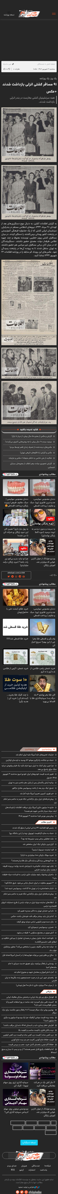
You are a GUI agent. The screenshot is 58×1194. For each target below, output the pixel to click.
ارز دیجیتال (17, 1127)
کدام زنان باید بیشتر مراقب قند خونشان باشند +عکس (32, 916)
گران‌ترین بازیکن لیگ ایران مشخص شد (38, 844)
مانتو (53, 1122)
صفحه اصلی (50, 64)
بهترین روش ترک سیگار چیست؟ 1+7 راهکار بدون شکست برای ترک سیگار (29, 1011)
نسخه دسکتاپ (29, 1142)
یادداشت (43, 1170)
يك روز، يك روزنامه (48, 78)
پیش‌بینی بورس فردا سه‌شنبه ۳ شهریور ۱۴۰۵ (36, 816)
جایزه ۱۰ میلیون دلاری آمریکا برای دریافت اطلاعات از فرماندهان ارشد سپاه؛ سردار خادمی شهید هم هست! (31, 809)
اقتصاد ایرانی (40, 1127)
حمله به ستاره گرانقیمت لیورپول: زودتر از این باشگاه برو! (31, 833)
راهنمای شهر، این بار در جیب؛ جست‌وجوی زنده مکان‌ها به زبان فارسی (31, 979)
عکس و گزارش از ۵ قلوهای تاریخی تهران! (36, 452)
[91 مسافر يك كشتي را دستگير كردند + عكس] (29, 297)
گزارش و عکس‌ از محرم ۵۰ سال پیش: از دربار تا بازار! (32, 436)
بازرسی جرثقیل (44, 1122)
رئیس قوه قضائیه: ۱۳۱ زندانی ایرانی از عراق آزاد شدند (33, 827)
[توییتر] (22, 1192)
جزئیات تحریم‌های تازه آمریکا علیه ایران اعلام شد (35, 754)
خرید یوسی (51, 1127)
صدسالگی (40, 64)
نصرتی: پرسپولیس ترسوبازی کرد (41, 927)
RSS (13, 1170)
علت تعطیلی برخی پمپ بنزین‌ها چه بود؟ (37, 838)
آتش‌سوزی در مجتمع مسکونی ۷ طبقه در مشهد (35, 932)
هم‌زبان (24, 1165)
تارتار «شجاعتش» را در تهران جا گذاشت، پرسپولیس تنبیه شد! (29, 888)
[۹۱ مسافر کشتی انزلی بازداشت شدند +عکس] (29, 134)
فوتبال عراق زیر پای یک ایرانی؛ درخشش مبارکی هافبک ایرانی (30, 997)
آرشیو (21, 1170)
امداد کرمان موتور (18, 1122)
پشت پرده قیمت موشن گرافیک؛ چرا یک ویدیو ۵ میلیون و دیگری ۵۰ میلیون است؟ (30, 1019)
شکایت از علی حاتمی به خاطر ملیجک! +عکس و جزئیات (30, 458)
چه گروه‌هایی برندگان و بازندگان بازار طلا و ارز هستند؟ (32, 860)
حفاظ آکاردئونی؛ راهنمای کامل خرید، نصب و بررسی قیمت (31, 1044)
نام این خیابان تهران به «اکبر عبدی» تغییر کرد (35, 910)
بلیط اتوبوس (50, 1132)
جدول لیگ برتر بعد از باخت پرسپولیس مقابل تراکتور (33, 788)
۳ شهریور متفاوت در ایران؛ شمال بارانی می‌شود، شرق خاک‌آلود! (29, 883)
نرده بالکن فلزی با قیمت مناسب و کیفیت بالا (36, 1030)
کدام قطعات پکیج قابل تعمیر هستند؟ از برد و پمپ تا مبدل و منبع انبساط (29, 1051)
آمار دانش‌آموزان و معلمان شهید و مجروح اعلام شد (34, 972)
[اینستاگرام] (26, 1192)
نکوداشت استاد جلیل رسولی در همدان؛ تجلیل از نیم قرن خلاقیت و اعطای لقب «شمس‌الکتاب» (29, 940)
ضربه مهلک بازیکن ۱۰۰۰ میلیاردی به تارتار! (37, 855)
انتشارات (31, 1170)
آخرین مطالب (46, 822)
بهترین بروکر (28, 1127)
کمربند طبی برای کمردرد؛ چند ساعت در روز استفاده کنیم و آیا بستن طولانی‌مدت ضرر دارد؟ (31, 1003)
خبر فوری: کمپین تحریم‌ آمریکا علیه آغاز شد (37, 793)
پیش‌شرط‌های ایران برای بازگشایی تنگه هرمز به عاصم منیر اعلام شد (30, 800)
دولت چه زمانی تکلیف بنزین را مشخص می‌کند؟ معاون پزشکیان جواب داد (30, 948)
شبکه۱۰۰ (47, 1165)
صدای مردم (12, 1165)
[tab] (48, 749)
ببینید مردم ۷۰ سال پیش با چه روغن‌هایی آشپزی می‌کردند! (28, 441)
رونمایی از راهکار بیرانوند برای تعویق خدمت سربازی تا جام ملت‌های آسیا (32, 965)
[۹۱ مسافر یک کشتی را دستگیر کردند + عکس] (29, 402)
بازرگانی (49, 991)
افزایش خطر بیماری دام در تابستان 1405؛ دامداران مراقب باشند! (28, 1025)
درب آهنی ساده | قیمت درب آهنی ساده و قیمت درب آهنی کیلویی (28, 1035)
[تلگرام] (17, 1192)
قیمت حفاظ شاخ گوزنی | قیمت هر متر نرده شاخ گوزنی (32, 1039)
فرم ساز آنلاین (31, 1122)
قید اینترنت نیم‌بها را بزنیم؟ (43, 849)
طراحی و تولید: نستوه (26, 1187)
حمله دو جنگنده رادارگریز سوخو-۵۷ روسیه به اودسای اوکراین (30, 760)
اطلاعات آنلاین (29, 13)
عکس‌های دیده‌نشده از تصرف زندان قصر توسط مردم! (31, 447)
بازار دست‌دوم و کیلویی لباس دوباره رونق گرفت (35, 921)
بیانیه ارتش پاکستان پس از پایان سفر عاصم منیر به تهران (31, 782)
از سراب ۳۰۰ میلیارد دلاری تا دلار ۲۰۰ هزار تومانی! (35, 985)
